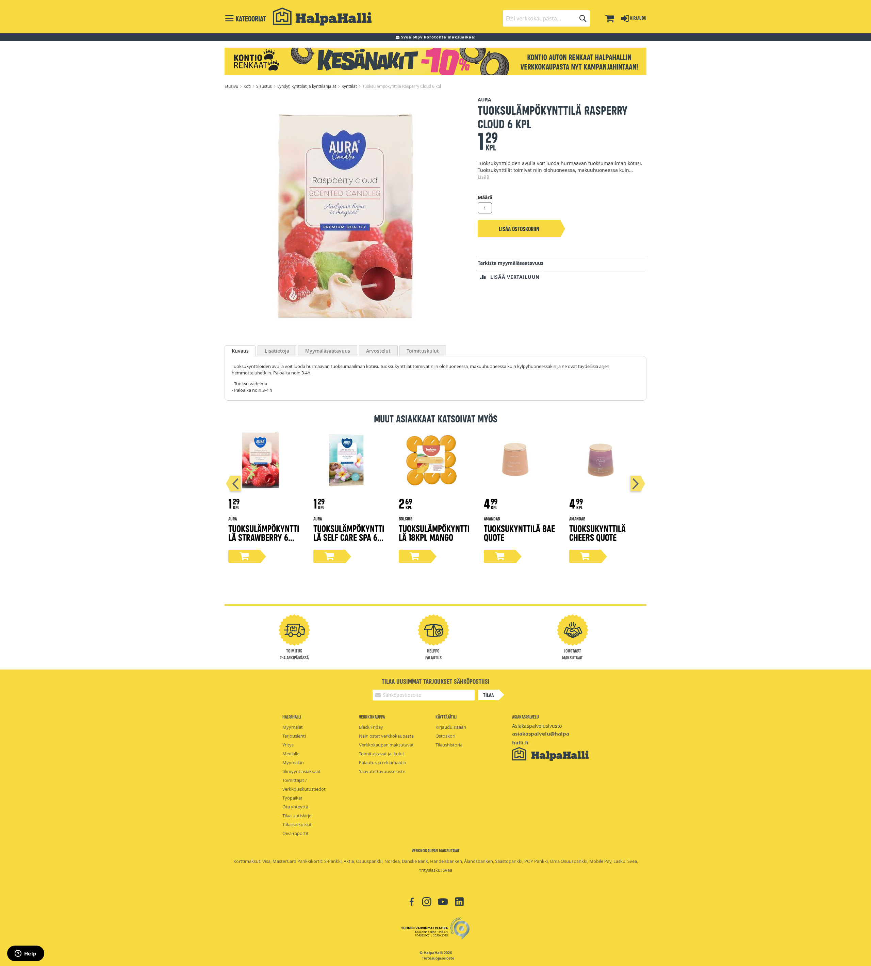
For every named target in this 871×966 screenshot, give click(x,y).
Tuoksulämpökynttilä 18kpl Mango (434, 532)
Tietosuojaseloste (438, 958)
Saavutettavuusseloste (382, 771)
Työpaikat (292, 798)
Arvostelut (378, 351)
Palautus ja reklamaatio (382, 762)
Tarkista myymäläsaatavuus (510, 263)
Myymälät (292, 727)
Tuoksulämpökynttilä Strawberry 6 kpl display (263, 537)
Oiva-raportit (295, 833)
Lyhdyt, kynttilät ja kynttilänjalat (307, 86)
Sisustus (264, 86)
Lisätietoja (277, 351)
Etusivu (232, 86)
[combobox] (546, 18)
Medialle (290, 754)
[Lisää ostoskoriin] (244, 556)
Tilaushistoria (449, 745)
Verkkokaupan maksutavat (386, 745)
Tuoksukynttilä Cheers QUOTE (597, 532)
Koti (248, 86)
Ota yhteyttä (295, 807)
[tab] (240, 350)
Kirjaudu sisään (451, 727)
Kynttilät (350, 86)
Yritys (288, 745)
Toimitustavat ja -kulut (381, 754)
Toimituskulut (423, 351)
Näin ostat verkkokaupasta (386, 736)
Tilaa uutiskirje (296, 815)
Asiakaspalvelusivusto (537, 726)
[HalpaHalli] (322, 16)
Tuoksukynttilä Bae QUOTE (519, 532)
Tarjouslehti (294, 736)
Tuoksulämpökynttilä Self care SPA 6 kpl (348, 537)
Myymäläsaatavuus (327, 351)
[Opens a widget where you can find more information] (25, 954)
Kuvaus (240, 351)
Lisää (483, 177)
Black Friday (371, 727)
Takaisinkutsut (297, 824)
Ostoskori (445, 736)
